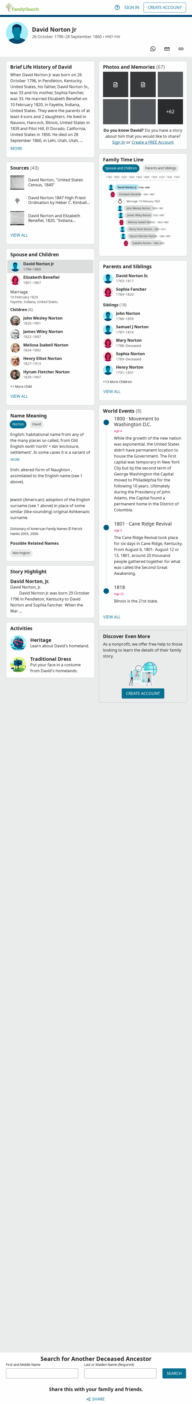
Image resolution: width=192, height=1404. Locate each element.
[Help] (117, 7)
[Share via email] (167, 49)
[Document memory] (115, 84)
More (16, 148)
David (36, 424)
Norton (18, 424)
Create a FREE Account (153, 142)
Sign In (131, 7)
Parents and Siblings (160, 168)
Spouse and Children (121, 168)
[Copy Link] (181, 49)
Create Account (165, 7)
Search (174, 1373)
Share (98, 1399)
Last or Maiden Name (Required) (109, 1364)
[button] (50, 183)
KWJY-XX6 (112, 36)
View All (19, 235)
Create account (143, 693)
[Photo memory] (170, 84)
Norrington (21, 553)
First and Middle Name (23, 1364)
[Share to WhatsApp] (153, 49)
